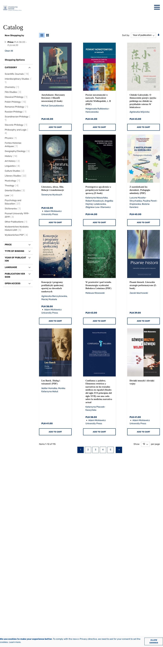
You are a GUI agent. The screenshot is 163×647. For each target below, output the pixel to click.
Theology (12, 185)
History (11, 156)
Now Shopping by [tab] (14, 35)
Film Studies (13, 92)
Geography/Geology (18, 151)
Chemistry (12, 87)
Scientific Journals (17, 74)
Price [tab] (8, 244)
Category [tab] (11, 67)
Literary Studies (16, 175)
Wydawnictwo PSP (17, 235)
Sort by (125, 35)
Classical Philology (16, 97)
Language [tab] (11, 267)
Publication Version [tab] (15, 275)
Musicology (13, 180)
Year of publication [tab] (15, 259)
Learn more (15, 642)
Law (9, 195)
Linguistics (13, 166)
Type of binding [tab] (14, 251)
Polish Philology (16, 102)
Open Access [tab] (12, 283)
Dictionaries (13, 208)
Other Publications (16, 221)
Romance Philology (17, 106)
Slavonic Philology (16, 125)
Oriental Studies (15, 190)
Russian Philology (16, 111)
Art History (13, 161)
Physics (11, 138)
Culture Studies (15, 171)
